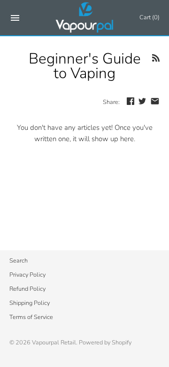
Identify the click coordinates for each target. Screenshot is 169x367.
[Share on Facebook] (130, 101)
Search (18, 260)
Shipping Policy (29, 303)
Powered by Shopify (105, 342)
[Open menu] (15, 19)
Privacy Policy (27, 275)
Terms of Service (31, 317)
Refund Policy (27, 289)
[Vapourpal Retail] (84, 17)
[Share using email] (155, 101)
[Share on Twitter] (142, 101)
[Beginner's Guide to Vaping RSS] (156, 59)
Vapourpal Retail (54, 342)
